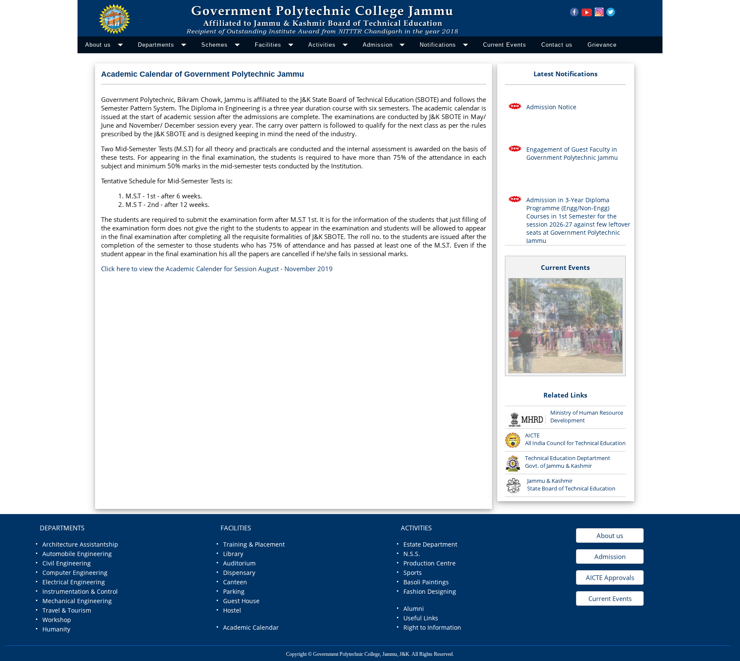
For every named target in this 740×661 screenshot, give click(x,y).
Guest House (241, 601)
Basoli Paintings (426, 582)
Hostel (232, 610)
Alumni (413, 609)
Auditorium (239, 563)
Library (233, 554)
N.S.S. (411, 554)
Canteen (235, 582)
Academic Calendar (251, 627)
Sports (412, 573)
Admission (610, 556)
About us (610, 535)
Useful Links (420, 618)
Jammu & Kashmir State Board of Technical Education (571, 484)
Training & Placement (254, 544)
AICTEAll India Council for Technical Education (575, 439)
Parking (234, 591)
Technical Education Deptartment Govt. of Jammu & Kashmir (567, 462)
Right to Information (432, 627)
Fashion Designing (429, 591)
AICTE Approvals (610, 577)
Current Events (565, 267)
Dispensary (239, 573)
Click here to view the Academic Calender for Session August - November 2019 (217, 268)
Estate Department (430, 544)
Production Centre (429, 563)
